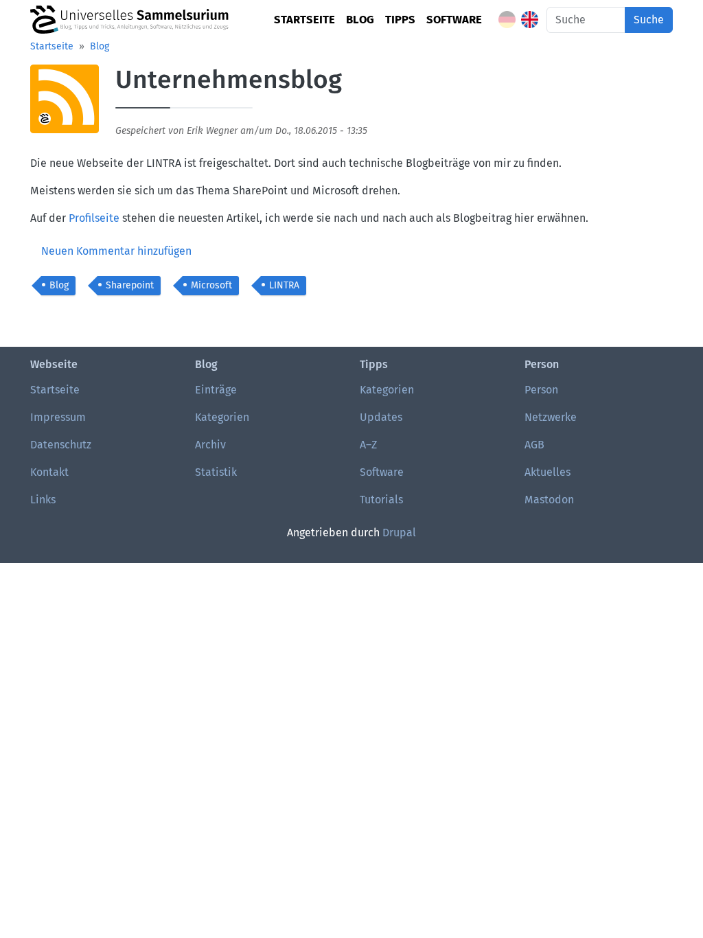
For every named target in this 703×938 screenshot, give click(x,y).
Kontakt (49, 472)
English (529, 19)
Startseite (304, 19)
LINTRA (284, 285)
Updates (381, 417)
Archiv (210, 444)
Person (541, 389)
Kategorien (222, 417)
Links (43, 499)
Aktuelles (548, 472)
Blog (360, 19)
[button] (64, 103)
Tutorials (381, 499)
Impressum (58, 417)
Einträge (216, 389)
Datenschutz (60, 444)
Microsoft (211, 285)
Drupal (399, 532)
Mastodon (549, 499)
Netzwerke (551, 417)
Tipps (400, 19)
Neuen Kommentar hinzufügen (116, 251)
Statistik (216, 472)
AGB (534, 444)
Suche (649, 19)
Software (454, 19)
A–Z (368, 444)
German (507, 19)
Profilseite (94, 218)
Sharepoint (130, 285)
